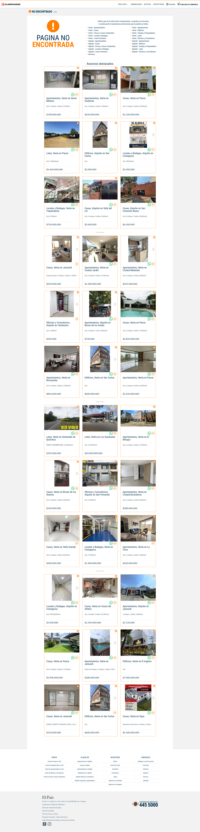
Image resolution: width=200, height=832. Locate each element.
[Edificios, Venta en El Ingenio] (138, 643)
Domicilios (115, 769)
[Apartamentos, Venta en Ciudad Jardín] (100, 249)
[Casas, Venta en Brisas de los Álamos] (61, 473)
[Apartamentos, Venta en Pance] (138, 359)
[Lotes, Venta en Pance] (61, 134)
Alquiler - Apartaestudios (97, 41)
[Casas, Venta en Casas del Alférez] (100, 587)
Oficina (115, 761)
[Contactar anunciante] (76, 95)
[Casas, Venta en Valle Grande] (61, 528)
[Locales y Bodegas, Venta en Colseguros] (100, 528)
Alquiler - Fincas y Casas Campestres (101, 46)
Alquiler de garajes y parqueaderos (85, 780)
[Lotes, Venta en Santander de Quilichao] (61, 418)
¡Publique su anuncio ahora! (146, 761)
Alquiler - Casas (94, 44)
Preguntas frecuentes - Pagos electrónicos (55, 817)
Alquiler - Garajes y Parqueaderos (144, 46)
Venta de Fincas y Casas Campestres (54, 777)
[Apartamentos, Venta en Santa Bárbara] (61, 79)
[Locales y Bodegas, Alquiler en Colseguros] (138, 134)
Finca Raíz (122, 4)
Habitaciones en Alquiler (85, 773)
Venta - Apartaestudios (96, 27)
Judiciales (146, 780)
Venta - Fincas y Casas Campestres (101, 33)
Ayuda (115, 777)
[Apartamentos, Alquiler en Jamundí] (138, 587)
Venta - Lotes (137, 36)
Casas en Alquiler (85, 765)
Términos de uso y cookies (50, 814)
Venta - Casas (93, 30)
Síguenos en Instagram (115, 784)
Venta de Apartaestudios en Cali (54, 769)
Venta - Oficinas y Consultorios (143, 38)
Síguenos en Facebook (115, 780)
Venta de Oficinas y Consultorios (54, 773)
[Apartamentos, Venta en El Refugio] (138, 418)
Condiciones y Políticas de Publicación (53, 805)
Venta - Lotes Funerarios (97, 38)
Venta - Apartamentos (140, 27)
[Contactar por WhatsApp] (73, 95)
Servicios (91, 54)
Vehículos (146, 769)
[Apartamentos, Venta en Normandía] (61, 359)
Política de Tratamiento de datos (51, 808)
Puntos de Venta (115, 765)
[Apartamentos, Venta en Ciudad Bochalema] (138, 473)
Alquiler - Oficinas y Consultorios (144, 52)
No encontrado (41, 11)
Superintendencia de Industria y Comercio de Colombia (58, 820)
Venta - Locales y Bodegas (98, 36)
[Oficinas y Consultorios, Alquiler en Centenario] (61, 304)
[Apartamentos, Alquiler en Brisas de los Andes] (100, 304)
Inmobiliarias (136, 4)
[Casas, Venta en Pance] (138, 79)
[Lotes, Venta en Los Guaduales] (100, 418)
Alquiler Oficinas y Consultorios (85, 777)
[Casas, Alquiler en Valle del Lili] (100, 190)
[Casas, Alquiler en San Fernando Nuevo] (138, 190)
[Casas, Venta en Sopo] (138, 698)
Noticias (147, 4)
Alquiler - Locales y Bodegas (98, 49)
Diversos (145, 777)
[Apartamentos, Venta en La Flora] (138, 528)
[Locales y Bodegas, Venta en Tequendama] (61, 190)
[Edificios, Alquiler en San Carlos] (100, 134)
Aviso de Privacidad (48, 811)
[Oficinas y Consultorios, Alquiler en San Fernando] (100, 473)
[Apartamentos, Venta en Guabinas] (100, 79)
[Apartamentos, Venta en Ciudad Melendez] (138, 249)
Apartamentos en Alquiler (84, 761)
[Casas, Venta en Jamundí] (61, 249)
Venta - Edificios (138, 30)
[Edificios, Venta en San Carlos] (100, 359)
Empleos (145, 773)
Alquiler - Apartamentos (140, 41)
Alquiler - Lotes (137, 49)
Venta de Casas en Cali (54, 761)
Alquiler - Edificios (138, 44)
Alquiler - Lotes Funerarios (97, 52)
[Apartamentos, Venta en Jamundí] (100, 643)
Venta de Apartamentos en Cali (54, 765)
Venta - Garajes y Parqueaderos (143, 33)
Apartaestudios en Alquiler (84, 769)
